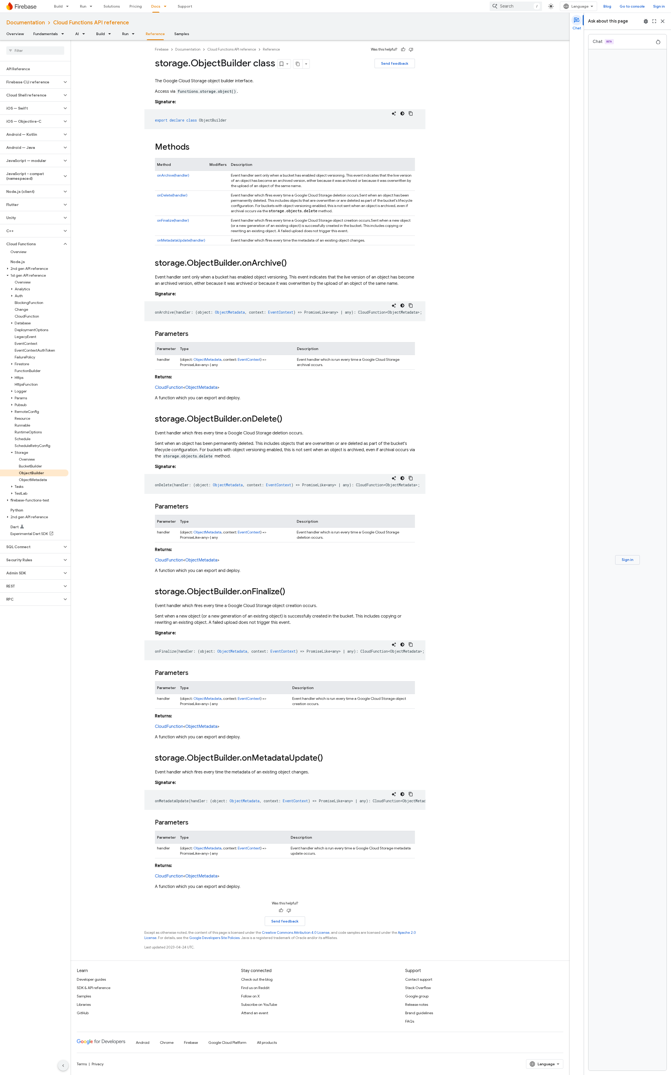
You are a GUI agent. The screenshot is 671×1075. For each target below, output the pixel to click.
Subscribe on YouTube (259, 1004)
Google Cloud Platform (227, 1042)
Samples (181, 33)
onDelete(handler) (172, 195)
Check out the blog (257, 979)
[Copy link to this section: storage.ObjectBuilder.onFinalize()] (290, 592)
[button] (31, 82)
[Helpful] (403, 49)
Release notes (416, 1004)
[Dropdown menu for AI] (85, 34)
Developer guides (91, 979)
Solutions (112, 6)
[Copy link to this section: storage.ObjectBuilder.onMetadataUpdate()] (328, 758)
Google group (417, 996)
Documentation (25, 22)
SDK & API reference (93, 987)
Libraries (84, 1004)
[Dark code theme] (402, 113)
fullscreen (654, 21)
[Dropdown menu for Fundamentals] (64, 34)
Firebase (162, 49)
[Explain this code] (394, 113)
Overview (15, 33)
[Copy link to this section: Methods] (195, 147)
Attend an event (254, 1013)
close (662, 21)
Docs (155, 6)
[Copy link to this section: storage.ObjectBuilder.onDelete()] (287, 419)
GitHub (83, 1013)
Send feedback (394, 63)
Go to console (632, 6)
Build (58, 6)
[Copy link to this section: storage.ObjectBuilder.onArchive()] (292, 263)
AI (77, 33)
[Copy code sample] (411, 113)
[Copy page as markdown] (298, 63)
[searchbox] (35, 50)
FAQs (409, 1021)
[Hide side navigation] (63, 1065)
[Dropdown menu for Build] (69, 6)
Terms (82, 1064)
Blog (607, 6)
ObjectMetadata (207, 359)
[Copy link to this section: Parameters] (193, 334)
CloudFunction (169, 387)
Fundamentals (45, 33)
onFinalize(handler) (173, 220)
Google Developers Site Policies (214, 938)
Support (185, 6)
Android (142, 1042)
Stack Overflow (418, 987)
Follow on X (250, 996)
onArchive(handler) (173, 175)
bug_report (646, 21)
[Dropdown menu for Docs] (166, 6)
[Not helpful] (411, 49)
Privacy (98, 1064)
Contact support (418, 979)
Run (83, 6)
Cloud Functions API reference (91, 22)
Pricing (135, 6)
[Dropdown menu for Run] (92, 6)
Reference (155, 33)
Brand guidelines (419, 1013)
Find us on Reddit (255, 987)
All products (267, 1042)
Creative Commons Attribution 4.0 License (295, 932)
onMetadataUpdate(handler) (181, 240)
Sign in (659, 6)
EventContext (249, 359)
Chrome (167, 1042)
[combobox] (516, 6)
